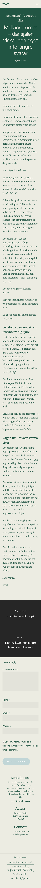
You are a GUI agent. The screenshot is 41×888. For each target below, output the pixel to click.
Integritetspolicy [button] (20, 866)
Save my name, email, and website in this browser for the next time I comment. (20, 745)
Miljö (20, 20)
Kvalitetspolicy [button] (20, 874)
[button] (37, 4)
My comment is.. (11, 669)
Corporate (29, 15)
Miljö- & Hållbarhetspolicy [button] (20, 870)
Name (6, 699)
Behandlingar (13, 15)
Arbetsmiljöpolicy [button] (20, 878)
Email (6, 713)
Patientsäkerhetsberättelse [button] (20, 862)
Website (7, 726)
